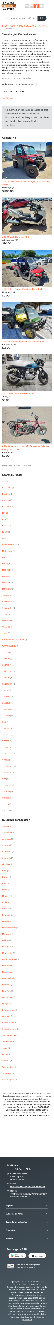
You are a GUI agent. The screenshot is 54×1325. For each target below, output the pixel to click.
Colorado (6, 858)
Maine (5, 940)
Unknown (6, 620)
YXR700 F (7, 772)
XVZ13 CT (6, 728)
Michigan (6, 946)
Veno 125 (6, 627)
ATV (4, 481)
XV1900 (6, 677)
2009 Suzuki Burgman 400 (15, 237)
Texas (5, 1048)
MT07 (5, 557)
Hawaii (5, 877)
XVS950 (6, 715)
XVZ (4, 722)
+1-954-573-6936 (20, 1169)
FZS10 (5, 532)
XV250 (5, 690)
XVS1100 (6, 696)
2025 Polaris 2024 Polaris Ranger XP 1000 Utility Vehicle (26, 183)
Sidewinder (7, 608)
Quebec (6, 1016)
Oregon (6, 1003)
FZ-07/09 (7, 506)
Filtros (9, 98)
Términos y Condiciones (21, 1317)
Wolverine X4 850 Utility (13, 639)
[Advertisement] (27, 1136)
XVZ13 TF (6, 734)
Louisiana (7, 921)
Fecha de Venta (25, 84)
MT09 (5, 563)
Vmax (5, 633)
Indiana (6, 902)
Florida (5, 864)
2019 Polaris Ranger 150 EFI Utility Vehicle (22, 289)
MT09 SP (6, 570)
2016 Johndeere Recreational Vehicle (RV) (23, 341)
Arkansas (6, 839)
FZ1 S (4, 513)
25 (11, 91)
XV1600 (6, 658)
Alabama (6, 832)
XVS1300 (6, 703)
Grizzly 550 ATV (10, 544)
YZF (4, 779)
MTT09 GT (7, 589)
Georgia (6, 870)
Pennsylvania (8, 1010)
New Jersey (7, 972)
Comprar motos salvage (23, 25)
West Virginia (8, 1079)
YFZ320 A (7, 747)
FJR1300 (6, 500)
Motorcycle (7, 551)
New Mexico (7, 978)
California (7, 851)
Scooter (6, 595)
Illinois (5, 896)
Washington (8, 1067)
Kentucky (6, 915)
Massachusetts (9, 927)
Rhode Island (8, 1022)
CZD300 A (7, 487)
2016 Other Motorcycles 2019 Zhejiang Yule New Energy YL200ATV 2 (26, 447)
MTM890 (6, 576)
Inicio (5, 25)
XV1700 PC (7, 671)
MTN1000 (7, 582)
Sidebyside (7, 601)
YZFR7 (5, 810)
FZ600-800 (8, 525)
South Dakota (8, 1035)
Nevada (6, 984)
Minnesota (7, 953)
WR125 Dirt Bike (9, 646)
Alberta (6, 826)
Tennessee (7, 1041)
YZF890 (6, 804)
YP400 (5, 760)
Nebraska (6, 965)
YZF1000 (6, 785)
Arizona (6, 845)
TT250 (5, 614)
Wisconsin (7, 1073)
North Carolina (9, 959)
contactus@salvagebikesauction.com (27, 1186)
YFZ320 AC (7, 753)
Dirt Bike (6, 494)
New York (6, 991)
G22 (4, 538)
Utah (4, 1054)
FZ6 (4, 519)
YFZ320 (6, 741)
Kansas (5, 908)
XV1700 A (7, 665)
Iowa (4, 883)
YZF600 (6, 791)
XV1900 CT (7, 684)
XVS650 (6, 709)
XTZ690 (6, 652)
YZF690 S (7, 798)
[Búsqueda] (42, 18)
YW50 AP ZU (8, 766)
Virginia (6, 1060)
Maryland (7, 934)
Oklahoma (7, 997)
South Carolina (9, 1029)
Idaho (5, 889)
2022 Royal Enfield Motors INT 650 (19, 393)
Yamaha (42, 25)
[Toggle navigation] (49, 6)
